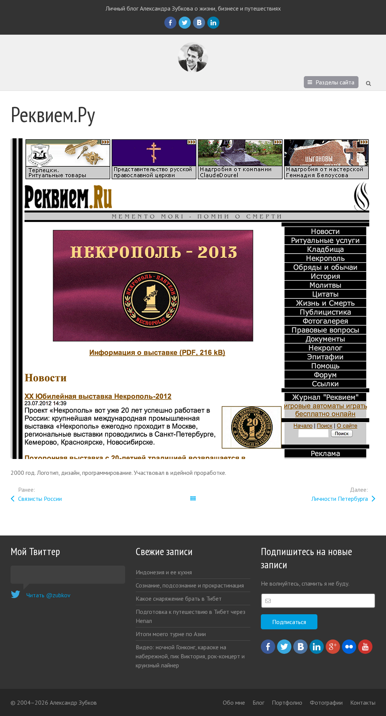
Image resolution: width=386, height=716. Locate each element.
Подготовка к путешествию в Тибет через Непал (190, 616)
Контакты (362, 702)
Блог (258, 702)
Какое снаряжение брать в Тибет (179, 598)
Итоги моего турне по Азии (171, 634)
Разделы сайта (335, 82)
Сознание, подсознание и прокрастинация (190, 585)
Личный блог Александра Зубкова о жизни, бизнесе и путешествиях (193, 8)
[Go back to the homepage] (193, 57)
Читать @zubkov (48, 595)
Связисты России (40, 498)
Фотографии (326, 702)
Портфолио (287, 702)
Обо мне (234, 702)
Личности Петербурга (339, 498)
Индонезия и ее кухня (164, 572)
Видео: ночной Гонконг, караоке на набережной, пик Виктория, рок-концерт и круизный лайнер (190, 656)
